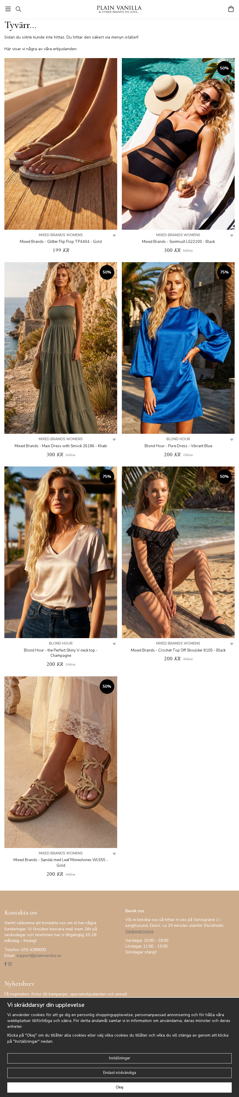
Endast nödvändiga (119, 1072)
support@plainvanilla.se (38, 955)
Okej (119, 1087)
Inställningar (119, 1058)
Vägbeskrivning (139, 931)
